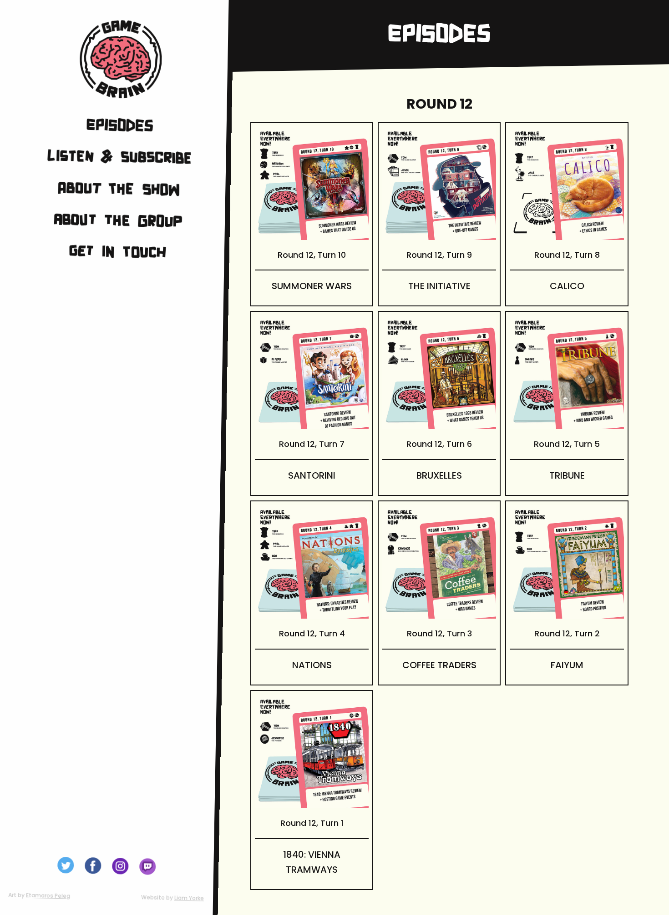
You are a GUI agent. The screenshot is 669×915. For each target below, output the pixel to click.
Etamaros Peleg (48, 895)
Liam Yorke (189, 898)
